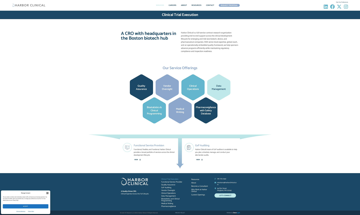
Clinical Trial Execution (169, 179)
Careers (172, 5)
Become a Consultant (199, 186)
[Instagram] (346, 6)
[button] (47, 193)
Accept (25, 206)
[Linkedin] (325, 6)
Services (160, 5)
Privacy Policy (31, 211)
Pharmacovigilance (168, 206)
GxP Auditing (202, 145)
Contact (210, 5)
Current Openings (198, 194)
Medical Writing (167, 203)
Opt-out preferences (20, 211)
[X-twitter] (339, 6)
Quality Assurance (168, 184)
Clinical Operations (168, 193)
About (184, 5)
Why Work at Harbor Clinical (199, 190)
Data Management (168, 196)
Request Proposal (229, 5)
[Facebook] (332, 6)
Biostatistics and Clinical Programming (170, 199)
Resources (196, 5)
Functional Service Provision (149, 145)
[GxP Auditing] (189, 147)
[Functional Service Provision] (127, 147)
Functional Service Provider (171, 182)
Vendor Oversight (168, 190)
